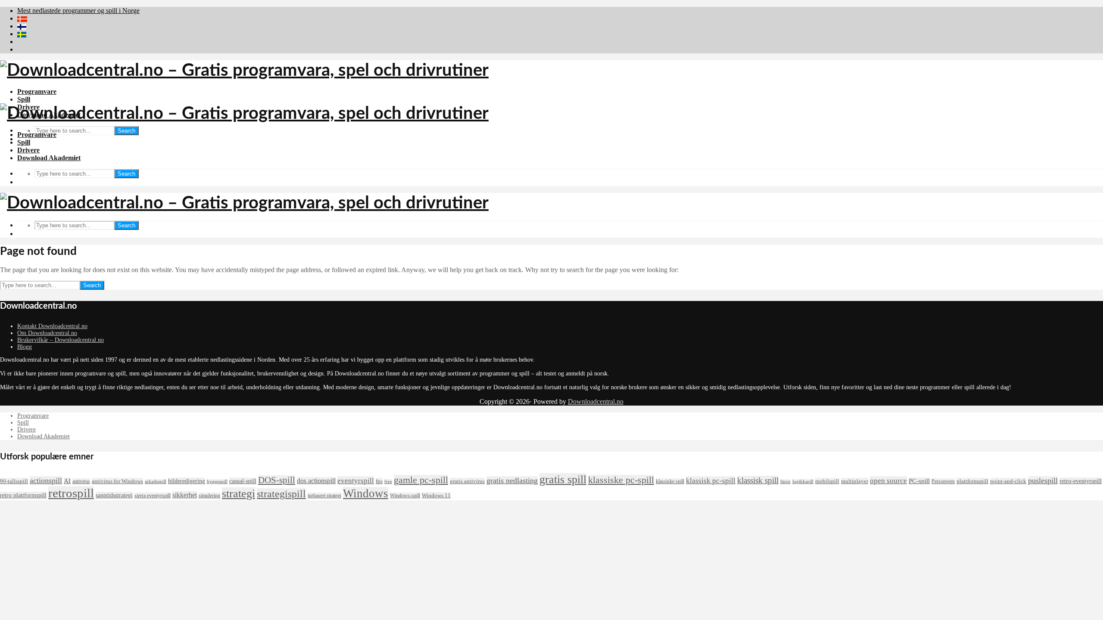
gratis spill (562, 479)
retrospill (71, 493)
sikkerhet (184, 495)
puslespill (1043, 480)
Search (126, 130)
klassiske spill (670, 481)
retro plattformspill (23, 495)
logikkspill (802, 481)
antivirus (81, 481)
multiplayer (854, 481)
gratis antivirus (467, 481)
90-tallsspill (14, 481)
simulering (209, 496)
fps (379, 481)
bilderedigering (186, 480)
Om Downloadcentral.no (47, 333)
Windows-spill (405, 496)
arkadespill (155, 481)
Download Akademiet (49, 157)
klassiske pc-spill (621, 480)
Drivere (28, 150)
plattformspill (972, 481)
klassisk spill (758, 480)
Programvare (36, 91)
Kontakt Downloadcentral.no (52, 326)
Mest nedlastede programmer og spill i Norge (78, 10)
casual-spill (242, 480)
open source (888, 480)
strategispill (281, 493)
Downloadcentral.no (595, 401)
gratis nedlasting (512, 480)
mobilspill (827, 481)
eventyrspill (355, 480)
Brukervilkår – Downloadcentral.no (60, 340)
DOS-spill (276, 480)
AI (67, 480)
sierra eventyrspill (152, 496)
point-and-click (1008, 481)
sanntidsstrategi (114, 495)
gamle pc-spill (421, 480)
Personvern (943, 481)
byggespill (217, 481)
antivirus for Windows (117, 481)
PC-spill (919, 480)
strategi (238, 493)
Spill (23, 99)
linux (785, 481)
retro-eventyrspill (1080, 480)
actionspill (46, 480)
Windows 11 (436, 495)
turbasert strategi (324, 496)
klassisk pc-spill (710, 480)
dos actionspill (316, 480)
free (388, 481)
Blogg (24, 347)
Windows (365, 493)
